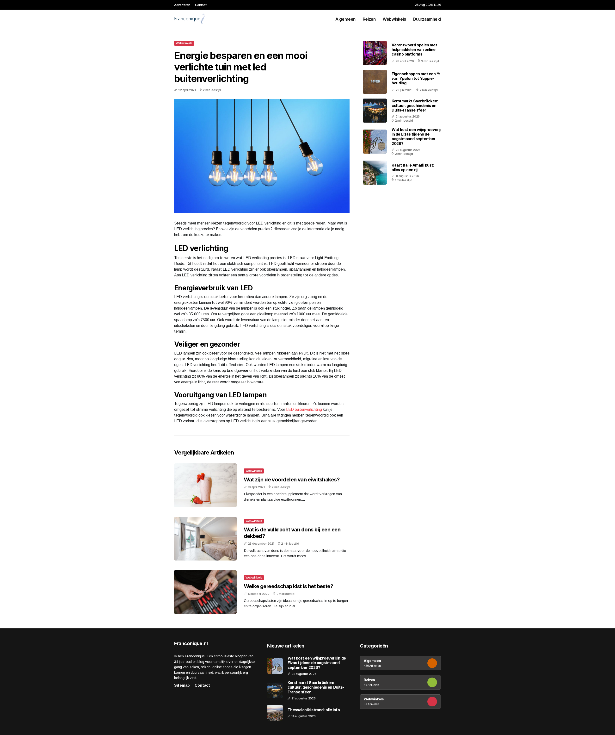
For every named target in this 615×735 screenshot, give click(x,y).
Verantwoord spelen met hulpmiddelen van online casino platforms (414, 49)
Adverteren (182, 5)
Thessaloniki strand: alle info (314, 710)
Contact (201, 5)
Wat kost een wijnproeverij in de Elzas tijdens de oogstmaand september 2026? (416, 136)
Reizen (369, 19)
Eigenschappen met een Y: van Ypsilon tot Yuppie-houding (416, 78)
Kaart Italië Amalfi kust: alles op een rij (413, 167)
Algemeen (345, 19)
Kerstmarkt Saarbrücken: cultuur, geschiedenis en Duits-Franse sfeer (415, 105)
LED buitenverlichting (304, 409)
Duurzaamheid (427, 19)
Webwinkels (394, 19)
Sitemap (182, 685)
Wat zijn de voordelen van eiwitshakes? (291, 479)
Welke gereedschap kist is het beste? (288, 586)
